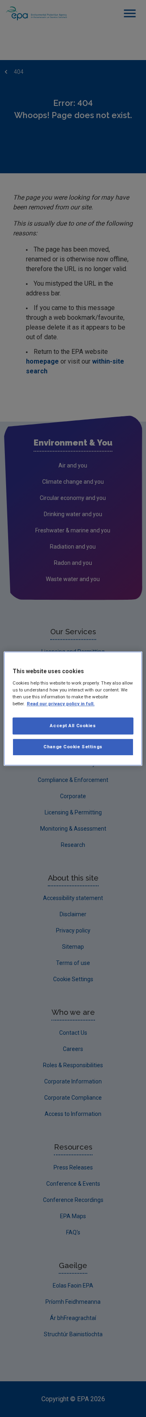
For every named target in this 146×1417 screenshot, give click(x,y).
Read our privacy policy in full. (60, 703)
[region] (73, 708)
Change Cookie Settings (73, 746)
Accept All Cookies (73, 725)
